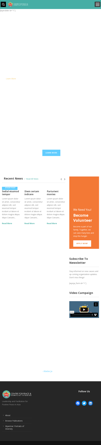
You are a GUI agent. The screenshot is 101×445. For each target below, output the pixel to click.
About (7, 415)
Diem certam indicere (31, 193)
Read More (7, 223)
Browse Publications (14, 420)
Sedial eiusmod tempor (10, 193)
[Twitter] (84, 403)
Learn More (11, 78)
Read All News (32, 179)
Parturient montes (53, 193)
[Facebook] (77, 403)
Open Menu (97, 4)
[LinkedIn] (90, 403)
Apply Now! (82, 243)
